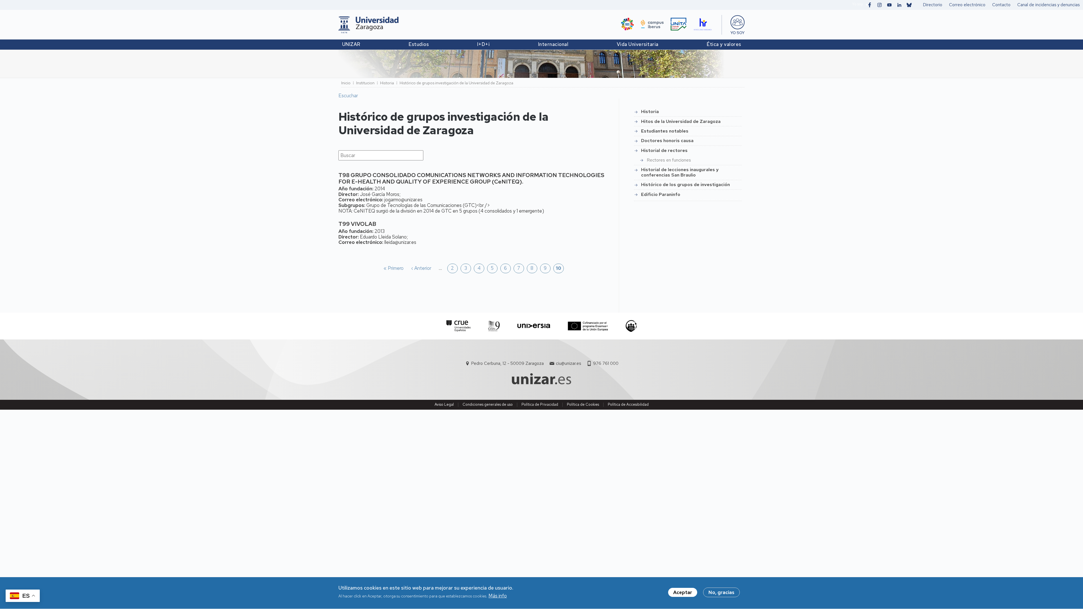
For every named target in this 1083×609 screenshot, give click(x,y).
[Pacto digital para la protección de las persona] (631, 326)
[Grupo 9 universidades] (494, 326)
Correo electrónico (967, 5)
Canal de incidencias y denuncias (1048, 5)
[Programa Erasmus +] (587, 326)
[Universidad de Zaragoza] (368, 24)
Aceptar (682, 592)
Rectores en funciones (669, 160)
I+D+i (483, 44)
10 (558, 268)
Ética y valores (724, 44)
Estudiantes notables (664, 131)
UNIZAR (351, 44)
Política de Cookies (583, 404)
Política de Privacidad (539, 404)
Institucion (365, 82)
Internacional (553, 44)
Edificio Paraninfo (660, 194)
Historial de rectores (664, 150)
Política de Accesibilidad (628, 404)
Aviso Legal (444, 404)
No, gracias (721, 592)
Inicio (346, 82)
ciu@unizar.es (568, 363)
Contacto (1001, 5)
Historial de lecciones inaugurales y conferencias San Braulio (680, 172)
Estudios (419, 44)
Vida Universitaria (638, 44)
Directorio (932, 5)
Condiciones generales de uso (488, 404)
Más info (497, 596)
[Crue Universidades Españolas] (458, 326)
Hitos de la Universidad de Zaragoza (681, 121)
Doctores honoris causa (667, 141)
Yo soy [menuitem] (737, 33)
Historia (650, 111)
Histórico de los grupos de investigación (685, 184)
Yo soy (857, 4)
